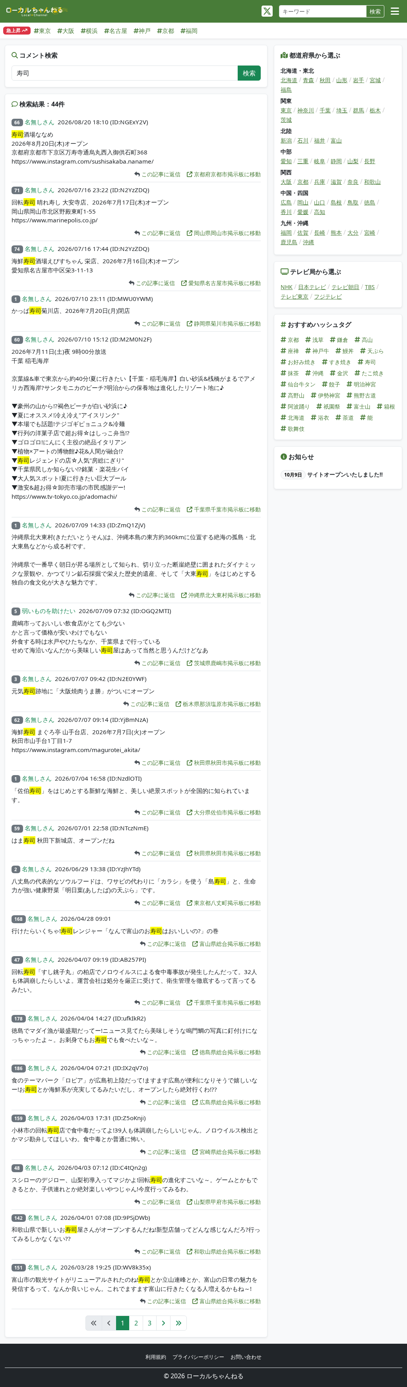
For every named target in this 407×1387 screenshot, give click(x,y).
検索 (375, 11)
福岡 (192, 31)
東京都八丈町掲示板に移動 (226, 903)
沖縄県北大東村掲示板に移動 (224, 595)
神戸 (145, 31)
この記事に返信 (160, 174)
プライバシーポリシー (198, 1356)
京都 (168, 31)
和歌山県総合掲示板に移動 (226, 1251)
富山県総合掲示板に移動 (229, 943)
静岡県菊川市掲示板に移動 (226, 323)
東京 (45, 31)
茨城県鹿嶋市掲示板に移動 (226, 663)
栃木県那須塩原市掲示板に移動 (221, 704)
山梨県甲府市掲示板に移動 (226, 1202)
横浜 (92, 31)
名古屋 (118, 31)
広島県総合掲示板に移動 (229, 1102)
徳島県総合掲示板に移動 (229, 1052)
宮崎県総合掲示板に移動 (229, 1152)
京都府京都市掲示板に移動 (226, 174)
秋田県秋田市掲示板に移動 (226, 762)
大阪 (68, 31)
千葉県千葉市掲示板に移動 (226, 509)
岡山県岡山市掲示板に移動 (226, 233)
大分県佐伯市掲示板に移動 (226, 812)
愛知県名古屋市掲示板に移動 (224, 283)
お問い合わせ (246, 1356)
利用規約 (155, 1356)
